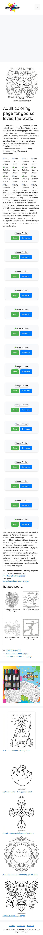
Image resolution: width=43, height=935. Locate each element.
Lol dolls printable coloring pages (16, 581)
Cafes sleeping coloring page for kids (18, 792)
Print (15, 238)
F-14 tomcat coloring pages (14, 576)
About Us (12, 926)
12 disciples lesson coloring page (19, 657)
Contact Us (30, 926)
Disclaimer (21, 926)
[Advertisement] (21, 37)
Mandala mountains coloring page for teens (20, 875)
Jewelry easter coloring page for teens (18, 833)
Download (26, 238)
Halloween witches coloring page (16, 750)
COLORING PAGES (13, 650)
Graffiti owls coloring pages (14, 916)
